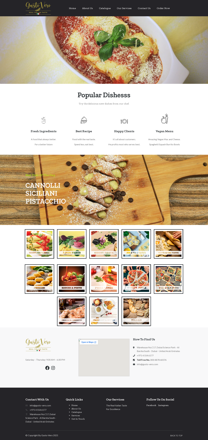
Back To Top (176, 435)
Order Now (163, 8)
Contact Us (144, 8)
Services (75, 415)
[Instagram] (53, 368)
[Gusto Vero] (38, 8)
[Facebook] (47, 368)
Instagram (163, 405)
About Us (87, 8)
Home (72, 8)
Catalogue (105, 8)
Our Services (124, 8)
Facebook (151, 405)
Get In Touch (78, 418)
